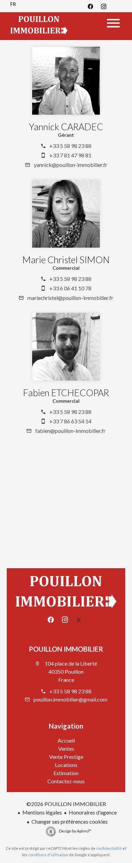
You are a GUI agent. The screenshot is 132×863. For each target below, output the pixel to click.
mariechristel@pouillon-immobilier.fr (70, 297)
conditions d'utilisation (48, 854)
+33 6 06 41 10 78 (70, 288)
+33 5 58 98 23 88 (70, 145)
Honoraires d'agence (93, 812)
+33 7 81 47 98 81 (70, 155)
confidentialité (109, 848)
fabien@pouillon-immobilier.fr (70, 430)
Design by (74, 830)
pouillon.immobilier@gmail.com (70, 699)
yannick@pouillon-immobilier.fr (70, 164)
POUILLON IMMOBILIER (66, 649)
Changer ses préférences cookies (69, 821)
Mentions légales (42, 812)
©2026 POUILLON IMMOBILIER (66, 804)
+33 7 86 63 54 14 (70, 421)
